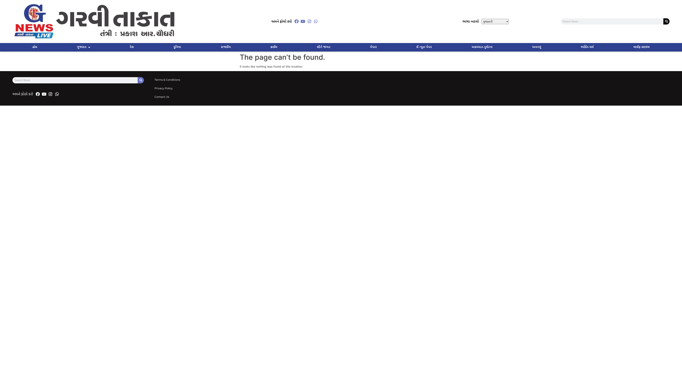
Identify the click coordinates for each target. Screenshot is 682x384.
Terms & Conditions (167, 79)
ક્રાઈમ (273, 47)
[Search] (666, 21)
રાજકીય (226, 47)
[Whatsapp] (316, 21)
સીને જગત (323, 47)
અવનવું (536, 47)
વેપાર (373, 47)
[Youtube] (303, 21)
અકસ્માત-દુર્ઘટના (482, 47)
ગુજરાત (81, 47)
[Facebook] (296, 21)
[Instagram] (309, 21)
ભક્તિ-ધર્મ (587, 47)
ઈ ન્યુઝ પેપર (424, 47)
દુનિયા (177, 47)
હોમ (34, 47)
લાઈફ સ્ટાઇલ (641, 47)
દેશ (132, 47)
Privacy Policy (164, 88)
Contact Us (162, 96)
